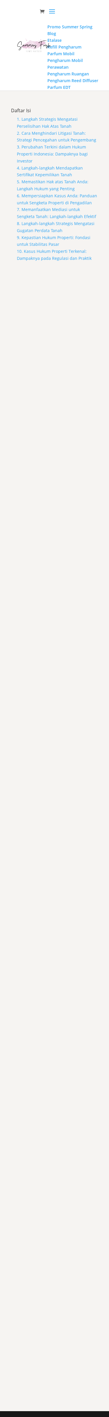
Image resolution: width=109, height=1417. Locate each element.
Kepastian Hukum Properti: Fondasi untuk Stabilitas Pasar (50, 1241)
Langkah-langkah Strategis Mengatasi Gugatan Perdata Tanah (54, 1131)
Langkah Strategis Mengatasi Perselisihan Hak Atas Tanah (49, 343)
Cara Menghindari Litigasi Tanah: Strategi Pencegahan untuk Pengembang (54, 456)
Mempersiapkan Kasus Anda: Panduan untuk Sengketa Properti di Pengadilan (49, 909)
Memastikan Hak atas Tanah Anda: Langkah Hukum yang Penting (48, 795)
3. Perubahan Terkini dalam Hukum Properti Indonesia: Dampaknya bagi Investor (52, 154)
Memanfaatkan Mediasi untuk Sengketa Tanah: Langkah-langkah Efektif (52, 1022)
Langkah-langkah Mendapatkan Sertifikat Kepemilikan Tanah (50, 686)
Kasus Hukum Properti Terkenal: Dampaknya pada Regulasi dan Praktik (53, 1350)
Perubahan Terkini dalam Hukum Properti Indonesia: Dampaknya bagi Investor (52, 573)
